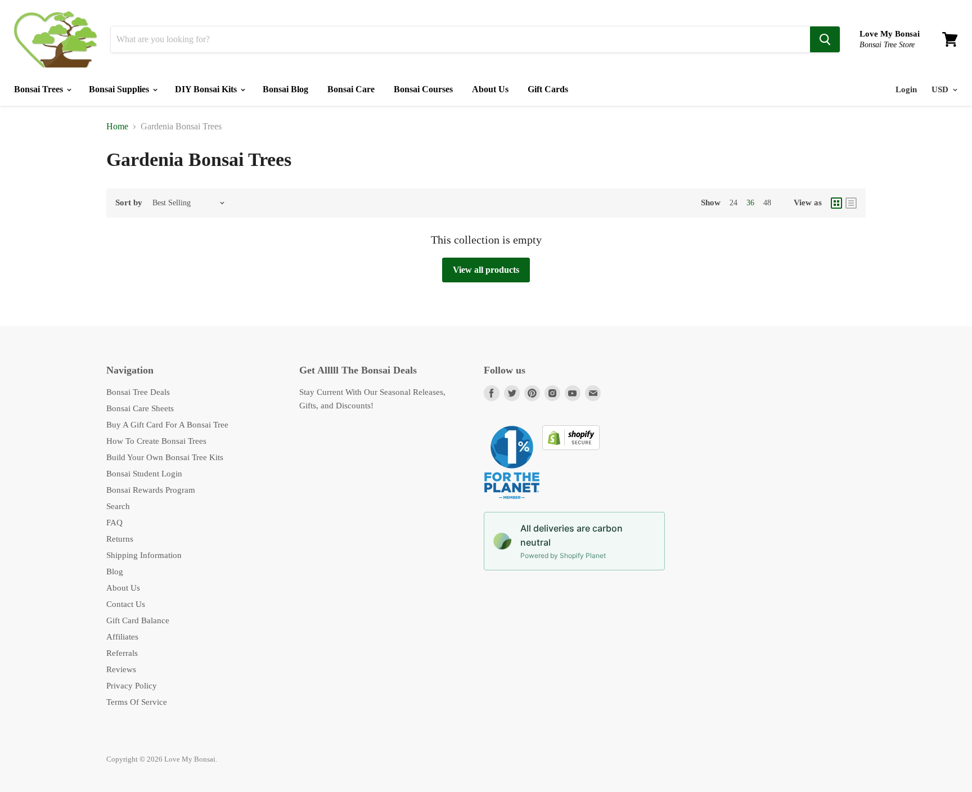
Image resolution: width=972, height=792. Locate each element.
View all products (486, 269)
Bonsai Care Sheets (140, 408)
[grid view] (836, 203)
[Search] (825, 39)
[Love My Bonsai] (55, 39)
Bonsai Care (351, 89)
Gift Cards (548, 89)
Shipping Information (144, 555)
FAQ (114, 522)
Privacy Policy (131, 685)
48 (767, 203)
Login (906, 89)
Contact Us (125, 604)
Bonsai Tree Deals (138, 392)
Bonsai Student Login (144, 473)
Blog (114, 571)
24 (733, 203)
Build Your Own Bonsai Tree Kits (164, 457)
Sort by (128, 202)
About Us (490, 89)
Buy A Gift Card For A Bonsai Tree (167, 424)
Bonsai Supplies (120, 89)
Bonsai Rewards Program (150, 489)
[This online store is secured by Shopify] (571, 447)
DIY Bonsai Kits (207, 89)
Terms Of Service (136, 702)
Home (117, 126)
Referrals (122, 653)
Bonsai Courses (423, 89)
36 (750, 203)
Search (118, 506)
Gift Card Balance (137, 620)
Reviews (121, 669)
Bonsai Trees (39, 89)
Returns (119, 538)
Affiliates (122, 636)
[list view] (851, 203)
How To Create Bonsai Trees (156, 441)
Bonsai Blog (285, 89)
